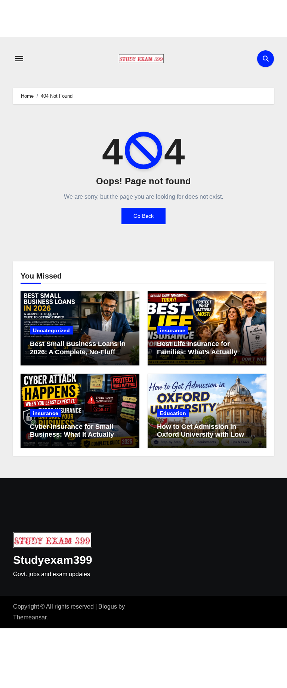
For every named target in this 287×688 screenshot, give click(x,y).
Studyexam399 (52, 560)
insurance (172, 330)
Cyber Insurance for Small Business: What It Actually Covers (72, 434)
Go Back (143, 216)
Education (173, 413)
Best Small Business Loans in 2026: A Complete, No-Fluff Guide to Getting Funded (78, 352)
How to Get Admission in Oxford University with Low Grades (200, 434)
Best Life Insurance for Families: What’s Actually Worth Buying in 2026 (197, 352)
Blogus (107, 606)
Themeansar (29, 617)
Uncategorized (51, 330)
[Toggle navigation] (19, 58)
